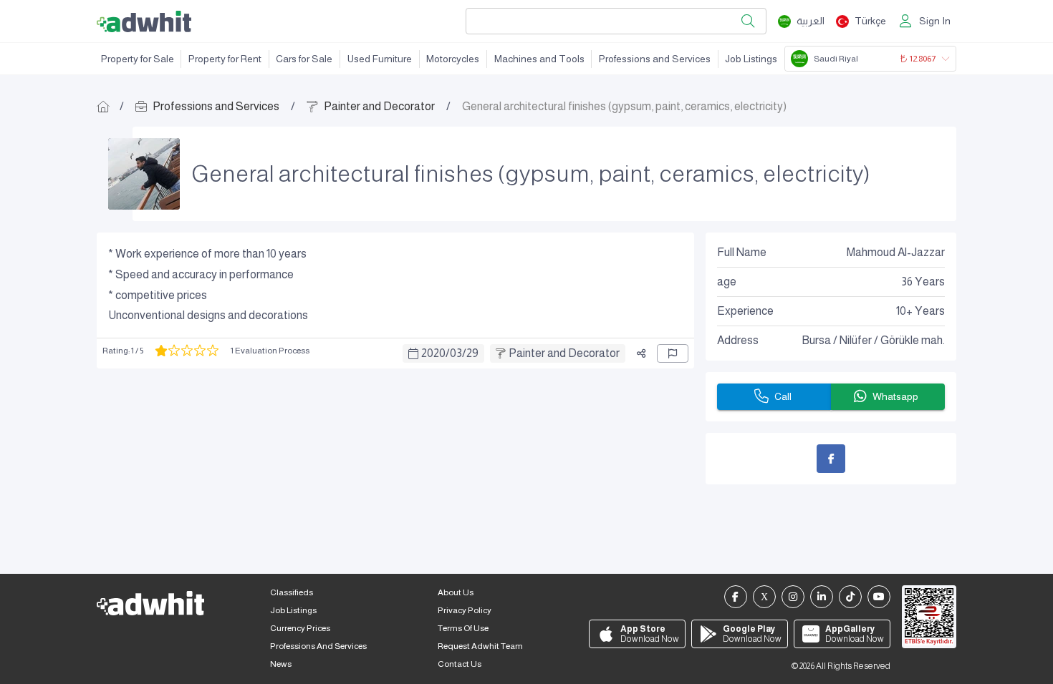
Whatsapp (895, 396)
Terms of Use (463, 628)
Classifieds (291, 592)
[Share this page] (641, 353)
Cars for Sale (304, 58)
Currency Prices (300, 628)
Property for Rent (224, 58)
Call (783, 396)
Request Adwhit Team (480, 646)
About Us (455, 592)
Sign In (935, 20)
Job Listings (751, 58)
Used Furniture (379, 58)
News (281, 664)
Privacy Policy (464, 610)
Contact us (459, 664)
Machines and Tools (539, 58)
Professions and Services (655, 58)
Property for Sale (137, 58)
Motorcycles (452, 58)
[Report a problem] (672, 353)
